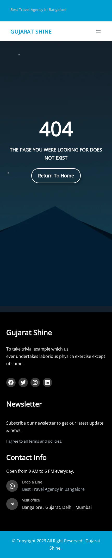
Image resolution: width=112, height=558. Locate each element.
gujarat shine (31, 31)
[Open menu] (98, 31)
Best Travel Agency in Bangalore (38, 9)
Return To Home (56, 175)
